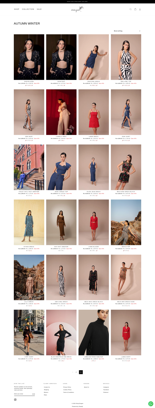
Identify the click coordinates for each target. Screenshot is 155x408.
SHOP (16, 9)
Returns (46, 392)
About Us (86, 387)
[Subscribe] (33, 394)
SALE (39, 9)
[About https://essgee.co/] (77, 9)
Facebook (106, 389)
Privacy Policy (67, 387)
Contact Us (47, 387)
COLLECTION (28, 9)
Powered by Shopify (77, 406)
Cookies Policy (67, 389)
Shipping (46, 389)
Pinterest (105, 392)
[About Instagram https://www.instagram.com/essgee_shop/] (15, 400)
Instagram (106, 387)
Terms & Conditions (68, 392)
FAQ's (45, 395)
